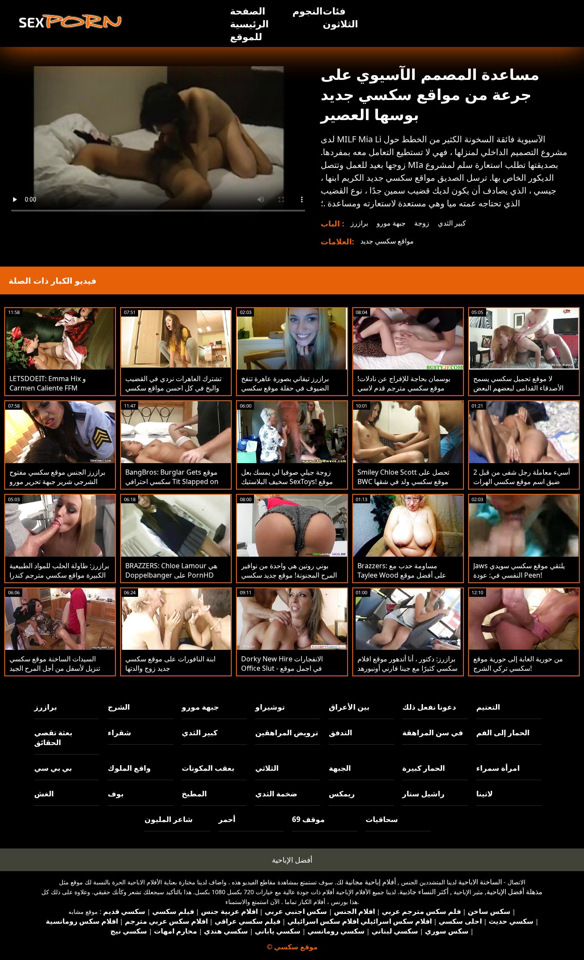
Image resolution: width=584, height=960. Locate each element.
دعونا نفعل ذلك (429, 707)
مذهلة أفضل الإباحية (515, 891)
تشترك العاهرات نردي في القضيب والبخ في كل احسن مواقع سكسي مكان (173, 388)
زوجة (421, 223)
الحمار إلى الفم (503, 732)
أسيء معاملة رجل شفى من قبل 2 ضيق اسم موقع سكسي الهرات (521, 476)
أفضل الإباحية (292, 860)
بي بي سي (53, 768)
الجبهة (340, 768)
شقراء (119, 732)
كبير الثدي (452, 223)
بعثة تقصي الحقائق (53, 737)
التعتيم (488, 707)
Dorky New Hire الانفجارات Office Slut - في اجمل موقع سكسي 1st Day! (282, 668)
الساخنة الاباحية (480, 882)
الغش (44, 794)
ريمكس (342, 794)
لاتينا (484, 794)
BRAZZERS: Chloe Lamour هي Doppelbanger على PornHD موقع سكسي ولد (171, 575)
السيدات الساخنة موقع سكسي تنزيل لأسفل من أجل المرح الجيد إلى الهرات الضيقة (54, 668)
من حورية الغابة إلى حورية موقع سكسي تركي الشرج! (518, 663)
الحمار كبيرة (423, 768)
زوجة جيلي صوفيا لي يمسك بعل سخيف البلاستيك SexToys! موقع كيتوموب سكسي (287, 481)
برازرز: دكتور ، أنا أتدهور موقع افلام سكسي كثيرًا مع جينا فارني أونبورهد (407, 663)
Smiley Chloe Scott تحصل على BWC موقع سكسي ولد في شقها (403, 476)
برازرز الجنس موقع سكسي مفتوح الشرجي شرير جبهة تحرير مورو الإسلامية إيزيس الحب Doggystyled (57, 486)
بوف (116, 794)
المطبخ (194, 794)
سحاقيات (382, 819)
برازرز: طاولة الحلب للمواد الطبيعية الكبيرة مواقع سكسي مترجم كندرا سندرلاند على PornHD (59, 575)
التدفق (340, 732)
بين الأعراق (349, 707)
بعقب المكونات (208, 768)
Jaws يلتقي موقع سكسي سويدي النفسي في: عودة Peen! (519, 570)
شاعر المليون (169, 819)
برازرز (359, 223)
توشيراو (270, 707)
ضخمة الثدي (276, 794)
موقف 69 (308, 819)
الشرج (119, 707)
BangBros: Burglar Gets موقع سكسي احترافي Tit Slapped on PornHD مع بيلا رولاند (171, 481)
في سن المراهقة (432, 732)
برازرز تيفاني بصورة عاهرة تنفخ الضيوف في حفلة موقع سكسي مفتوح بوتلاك (285, 388)
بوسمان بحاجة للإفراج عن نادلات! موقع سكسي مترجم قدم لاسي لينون (403, 388)
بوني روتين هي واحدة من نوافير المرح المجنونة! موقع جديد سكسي (289, 570)
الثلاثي (267, 768)
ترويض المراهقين (286, 732)
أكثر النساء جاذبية (423, 891)
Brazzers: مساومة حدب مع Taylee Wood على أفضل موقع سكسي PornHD (401, 575)
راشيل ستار (423, 794)
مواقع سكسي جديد (387, 241)
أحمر (227, 819)
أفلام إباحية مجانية (370, 882)
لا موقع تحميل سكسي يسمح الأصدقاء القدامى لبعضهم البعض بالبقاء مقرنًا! (518, 388)
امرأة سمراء (498, 768)
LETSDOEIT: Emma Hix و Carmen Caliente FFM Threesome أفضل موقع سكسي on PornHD (56, 392)
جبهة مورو (391, 223)
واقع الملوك (129, 768)
